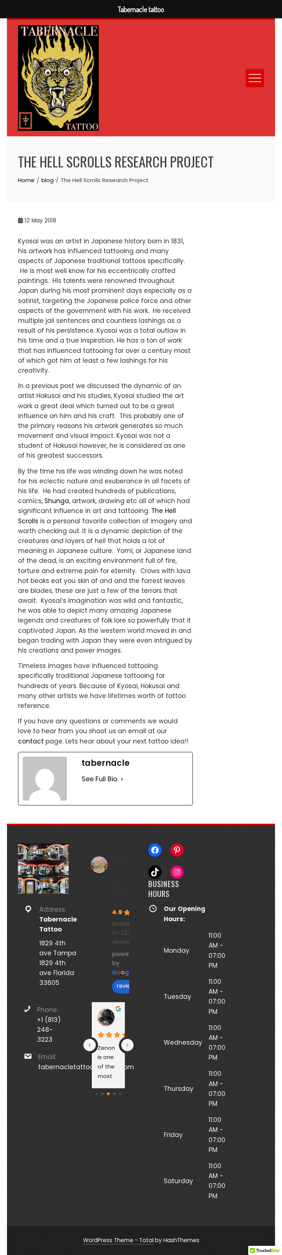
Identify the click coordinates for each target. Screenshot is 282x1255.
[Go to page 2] (97, 1094)
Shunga (56, 501)
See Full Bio (100, 778)
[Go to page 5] (114, 1093)
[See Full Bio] (122, 779)
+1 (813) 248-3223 (49, 1029)
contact (31, 741)
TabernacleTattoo (120, 881)
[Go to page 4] (108, 1093)
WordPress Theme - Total (118, 1240)
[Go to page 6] (120, 1094)
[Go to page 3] (102, 1093)
